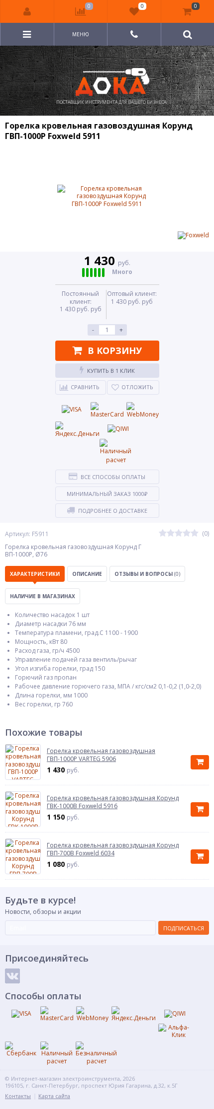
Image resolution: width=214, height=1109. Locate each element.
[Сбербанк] (21, 1049)
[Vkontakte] (12, 976)
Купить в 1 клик (111, 370)
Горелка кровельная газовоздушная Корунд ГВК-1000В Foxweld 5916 (113, 802)
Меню (80, 34)
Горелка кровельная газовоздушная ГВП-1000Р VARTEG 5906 (101, 754)
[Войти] (27, 11)
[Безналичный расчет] (96, 1053)
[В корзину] (200, 762)
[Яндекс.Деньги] (77, 429)
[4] (187, 533)
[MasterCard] (107, 410)
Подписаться (183, 928)
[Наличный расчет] (116, 452)
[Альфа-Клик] (174, 1031)
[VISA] (71, 409)
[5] (195, 533)
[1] (163, 533)
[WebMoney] (142, 410)
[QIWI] (118, 428)
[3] (179, 533)
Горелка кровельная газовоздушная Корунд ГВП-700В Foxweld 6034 (113, 849)
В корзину (115, 350)
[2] (171, 533)
